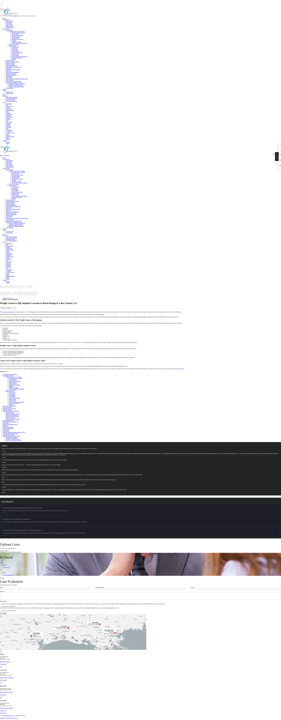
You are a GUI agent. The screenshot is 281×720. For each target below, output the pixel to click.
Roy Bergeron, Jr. (10, 27)
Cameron (8, 107)
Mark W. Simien (9, 26)
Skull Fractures (15, 55)
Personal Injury (9, 76)
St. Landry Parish (10, 132)
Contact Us (5, 96)
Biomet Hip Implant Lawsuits (13, 414)
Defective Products (10, 64)
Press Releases (9, 93)
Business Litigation (10, 63)
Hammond (8, 115)
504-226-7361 (3, 710)
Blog (4, 94)
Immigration (8, 68)
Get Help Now (3, 613)
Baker (7, 105)
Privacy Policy (3, 601)
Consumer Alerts (10, 92)
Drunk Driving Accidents (17, 35)
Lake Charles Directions (11, 98)
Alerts (4, 90)
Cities (4, 102)
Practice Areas (6, 28)
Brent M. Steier (9, 21)
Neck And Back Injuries (14, 398)
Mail (1, 155)
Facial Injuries (15, 51)
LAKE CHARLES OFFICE (6, 677)
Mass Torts (8, 71)
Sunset (7, 134)
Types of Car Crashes (14, 44)
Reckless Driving (16, 38)
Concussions (15, 48)
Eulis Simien (9, 23)
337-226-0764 (3, 680)
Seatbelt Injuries (15, 53)
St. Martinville (9, 130)
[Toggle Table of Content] (13, 308)
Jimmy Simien (9, 25)
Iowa (7, 121)
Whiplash (14, 59)
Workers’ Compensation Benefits (16, 86)
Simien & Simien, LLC (8, 298)
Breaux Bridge (9, 106)
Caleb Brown (9, 22)
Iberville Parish (9, 117)
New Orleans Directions (11, 101)
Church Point (9, 109)
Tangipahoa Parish (10, 136)
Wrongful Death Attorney (9, 435)
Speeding (14, 40)
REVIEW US (3, 713)
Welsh (7, 138)
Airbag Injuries (15, 47)
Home (4, 18)
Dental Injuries (15, 49)
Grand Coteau (9, 114)
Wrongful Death (9, 88)
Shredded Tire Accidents (17, 39)
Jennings (8, 118)
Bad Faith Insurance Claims (12, 61)
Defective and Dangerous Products (17, 84)
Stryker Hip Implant (10, 417)
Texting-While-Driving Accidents (19, 43)
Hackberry (8, 119)
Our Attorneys (6, 19)
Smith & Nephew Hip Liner (12, 416)
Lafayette (8, 123)
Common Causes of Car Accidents (17, 31)
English (4, 140)
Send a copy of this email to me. (9, 610)
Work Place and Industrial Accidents (14, 82)
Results (4, 89)
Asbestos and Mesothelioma (12, 72)
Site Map (8, 718)
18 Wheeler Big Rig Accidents (10, 374)
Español (8, 143)
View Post (5, 512)
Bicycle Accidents (10, 60)
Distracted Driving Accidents (18, 32)
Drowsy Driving (15, 34)
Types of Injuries (13, 46)
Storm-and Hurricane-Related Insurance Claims (17, 78)
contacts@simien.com (8, 575)
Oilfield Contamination (11, 74)
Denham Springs (10, 110)
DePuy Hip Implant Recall (12, 415)
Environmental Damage (11, 65)
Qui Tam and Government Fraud (13, 81)
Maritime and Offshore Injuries (13, 69)
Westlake (8, 139)
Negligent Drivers (16, 36)
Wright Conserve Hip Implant (13, 419)
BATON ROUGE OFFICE (6, 692)
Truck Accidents (9, 80)
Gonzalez (8, 113)
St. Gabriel (8, 131)
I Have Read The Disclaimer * (9, 606)
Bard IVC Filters (10, 412)
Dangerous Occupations (11, 437)
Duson (7, 111)
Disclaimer (2, 718)
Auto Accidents (9, 30)
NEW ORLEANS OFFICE (6, 708)
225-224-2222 (15, 15)
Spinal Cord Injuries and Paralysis (19, 56)
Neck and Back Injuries (17, 52)
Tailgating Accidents (16, 42)
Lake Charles (9, 122)
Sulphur (8, 135)
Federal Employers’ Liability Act (13, 67)
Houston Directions (10, 99)
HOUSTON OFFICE (5, 661)
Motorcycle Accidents (11, 73)
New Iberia (8, 126)
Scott (7, 128)
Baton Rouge (9, 103)
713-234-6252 (3, 664)
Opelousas (8, 127)
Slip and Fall (9, 77)
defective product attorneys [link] (8, 312)
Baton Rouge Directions (11, 97)
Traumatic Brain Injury (17, 57)
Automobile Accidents (8, 375)
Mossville (8, 124)
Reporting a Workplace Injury (16, 85)
